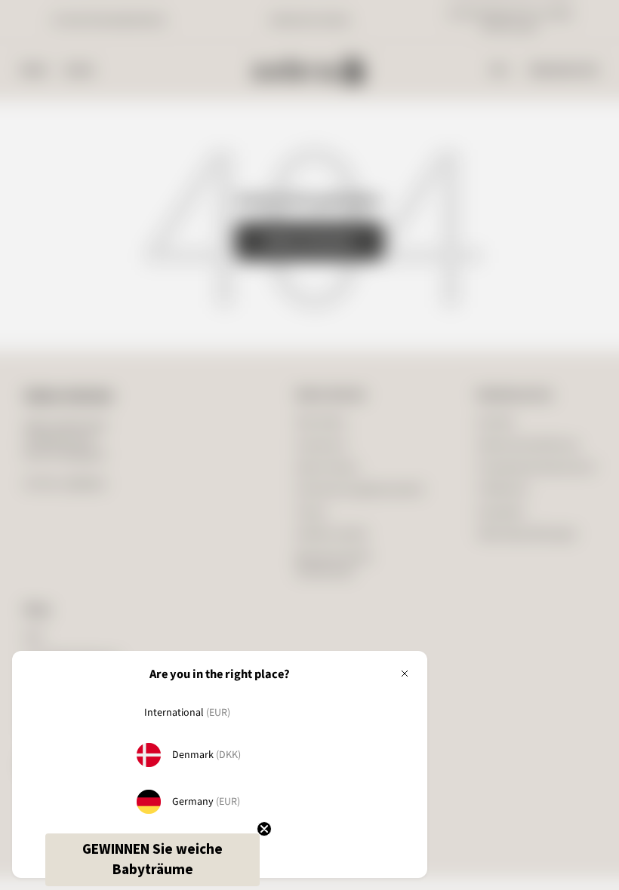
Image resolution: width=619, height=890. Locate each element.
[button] (152, 859)
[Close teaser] (264, 828)
